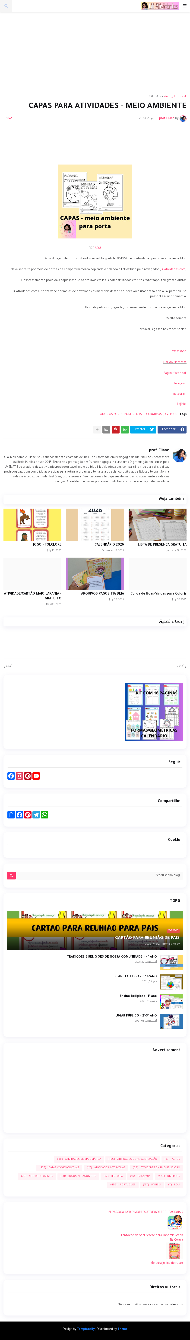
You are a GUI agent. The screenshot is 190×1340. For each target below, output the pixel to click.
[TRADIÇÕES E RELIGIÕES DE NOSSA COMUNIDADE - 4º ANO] (171, 962)
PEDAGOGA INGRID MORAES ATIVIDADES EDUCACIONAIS (145, 1212)
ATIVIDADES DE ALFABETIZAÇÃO (132, 1159)
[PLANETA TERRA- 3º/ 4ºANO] (171, 981)
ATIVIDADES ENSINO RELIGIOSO (156, 1167)
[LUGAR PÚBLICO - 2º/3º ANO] (171, 1021)
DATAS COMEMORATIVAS (59, 1167)
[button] (184, 6)
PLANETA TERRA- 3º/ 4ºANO (136, 976)
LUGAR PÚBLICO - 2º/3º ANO (136, 1016)
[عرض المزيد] (97, 429)
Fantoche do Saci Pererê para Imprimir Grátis (152, 1235)
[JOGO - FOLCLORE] (32, 525)
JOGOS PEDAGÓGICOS (78, 1176)
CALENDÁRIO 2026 (109, 545)
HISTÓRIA (113, 1176)
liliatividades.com (173, 269)
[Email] (106, 429)
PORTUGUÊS (123, 1185)
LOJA (174, 1185)
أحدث (180, 666)
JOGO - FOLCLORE (47, 545)
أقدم (9, 666)
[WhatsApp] (125, 429)
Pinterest (180, 362)
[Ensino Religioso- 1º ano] (171, 1001)
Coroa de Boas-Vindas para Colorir (158, 594)
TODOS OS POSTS (110, 414)
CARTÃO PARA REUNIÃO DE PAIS (147, 938)
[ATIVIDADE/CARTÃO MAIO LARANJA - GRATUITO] (32, 574)
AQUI (98, 248)
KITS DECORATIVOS (149, 414)
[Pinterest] (116, 429)
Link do (168, 362)
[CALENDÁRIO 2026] (95, 525)
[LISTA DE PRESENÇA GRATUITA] (158, 525)
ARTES (172, 1159)
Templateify (86, 1329)
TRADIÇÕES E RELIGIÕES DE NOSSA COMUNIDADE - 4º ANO (112, 957)
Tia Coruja (176, 1240)
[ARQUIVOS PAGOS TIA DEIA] (95, 574)
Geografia (140, 1176)
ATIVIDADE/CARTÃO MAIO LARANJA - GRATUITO (32, 596)
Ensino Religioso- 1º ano (138, 996)
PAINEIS (129, 414)
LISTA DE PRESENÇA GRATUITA (162, 545)
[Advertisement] (93, 50)
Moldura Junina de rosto (167, 1263)
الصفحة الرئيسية (175, 96)
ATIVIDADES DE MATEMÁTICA (79, 1159)
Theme (122, 1329)
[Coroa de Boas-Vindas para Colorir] (158, 574)
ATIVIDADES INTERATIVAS (106, 1167)
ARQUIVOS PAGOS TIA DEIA (102, 594)
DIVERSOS (154, 96)
